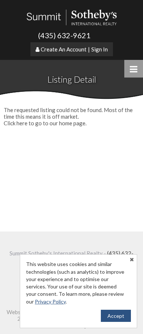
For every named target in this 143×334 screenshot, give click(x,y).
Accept (115, 316)
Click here (15, 123)
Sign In (99, 49)
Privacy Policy (50, 301)
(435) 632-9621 (64, 35)
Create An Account (64, 49)
